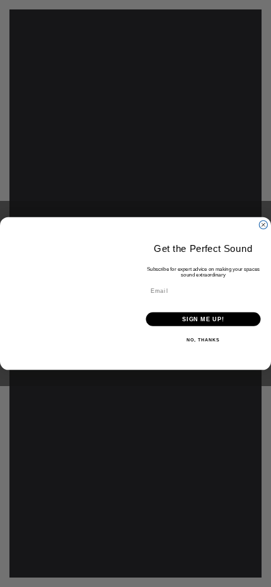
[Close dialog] (263, 224)
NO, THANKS (203, 340)
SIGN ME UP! (203, 319)
